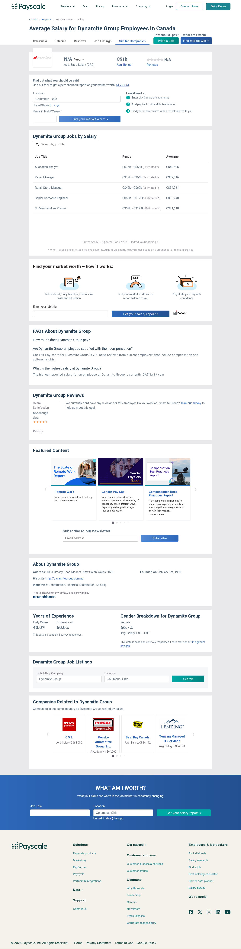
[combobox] (76, 99)
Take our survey (191, 403)
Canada (33, 19)
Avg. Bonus (124, 64)
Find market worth (196, 41)
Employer (47, 19)
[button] (40, 40)
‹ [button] (45, 488)
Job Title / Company (50, 673)
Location (110, 673)
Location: (39, 93)
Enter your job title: (45, 306)
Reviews (152, 64)
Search (188, 679)
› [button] (195, 488)
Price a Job (166, 41)
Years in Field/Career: (47, 111)
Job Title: (36, 806)
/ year (78, 59)
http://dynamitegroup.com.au (64, 578)
